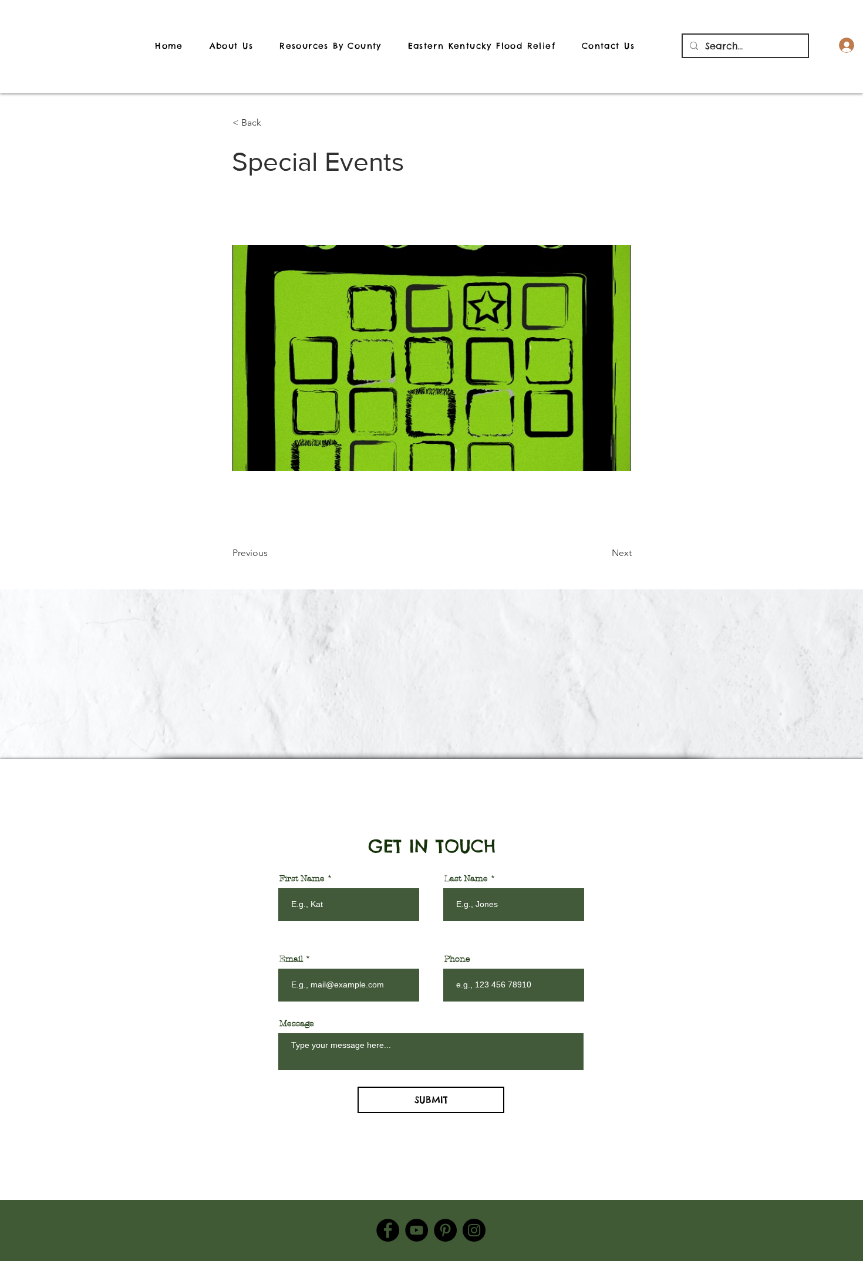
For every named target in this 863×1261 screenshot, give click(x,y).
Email (291, 959)
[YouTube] (416, 1230)
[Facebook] (387, 1230)
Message (296, 1024)
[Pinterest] (445, 1230)
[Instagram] (474, 1230)
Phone (457, 959)
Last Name (466, 879)
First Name (302, 879)
